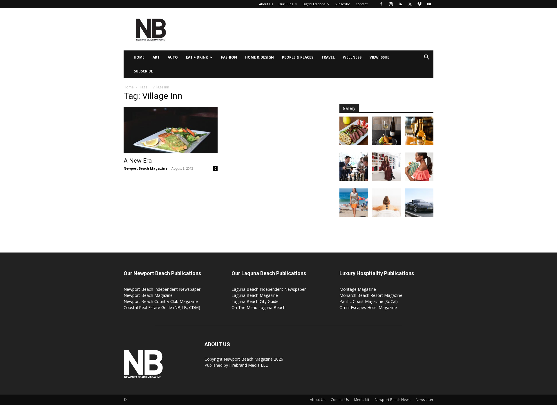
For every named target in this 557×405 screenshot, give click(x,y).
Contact (362, 4)
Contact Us (340, 399)
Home (139, 57)
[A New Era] (171, 130)
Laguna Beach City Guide (255, 301)
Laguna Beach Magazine (255, 295)
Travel (328, 57)
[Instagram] (390, 4)
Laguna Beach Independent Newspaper (269, 289)
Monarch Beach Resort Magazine (370, 295)
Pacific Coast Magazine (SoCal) (368, 301)
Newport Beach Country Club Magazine (161, 301)
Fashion (229, 57)
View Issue (379, 57)
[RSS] (400, 4)
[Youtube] (429, 4)
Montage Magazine (357, 289)
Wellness (352, 57)
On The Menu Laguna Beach (258, 307)
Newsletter (424, 399)
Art (156, 57)
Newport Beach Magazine (145, 168)
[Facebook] (381, 4)
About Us (266, 4)
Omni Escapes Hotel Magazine (368, 307)
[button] (426, 58)
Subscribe (342, 4)
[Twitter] (410, 4)
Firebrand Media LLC (248, 365)
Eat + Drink (197, 57)
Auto (173, 57)
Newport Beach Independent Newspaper (162, 289)
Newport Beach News (392, 399)
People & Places (297, 57)
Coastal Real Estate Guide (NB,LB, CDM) (162, 307)
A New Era (138, 160)
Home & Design (259, 57)
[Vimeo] (419, 4)
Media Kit (361, 399)
